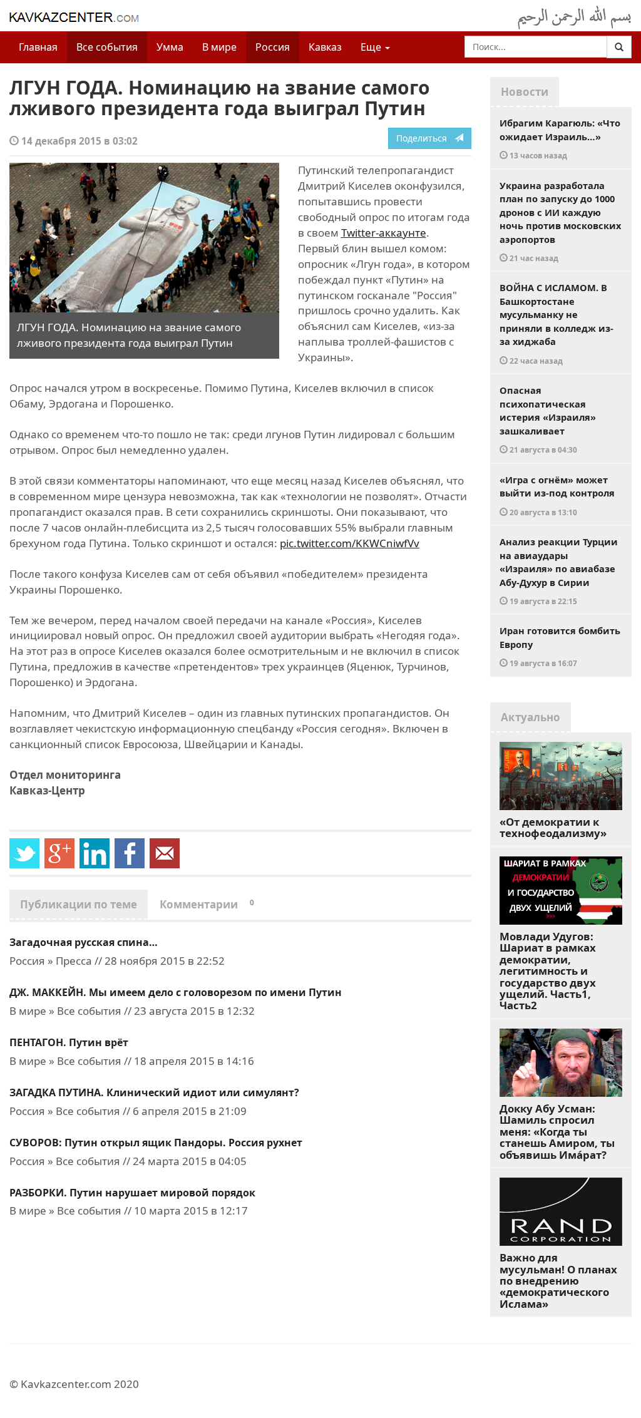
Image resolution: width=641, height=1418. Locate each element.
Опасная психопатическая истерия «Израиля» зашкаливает (548, 419)
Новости (524, 92)
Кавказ (325, 47)
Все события (107, 47)
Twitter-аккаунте (383, 232)
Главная (38, 47)
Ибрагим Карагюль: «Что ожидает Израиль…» (560, 138)
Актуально (530, 717)
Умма (169, 47)
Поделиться (425, 138)
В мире (219, 47)
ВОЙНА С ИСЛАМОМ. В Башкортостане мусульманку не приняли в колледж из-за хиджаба (556, 323)
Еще (372, 47)
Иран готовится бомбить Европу (560, 646)
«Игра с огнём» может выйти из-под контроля (557, 495)
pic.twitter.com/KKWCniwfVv (349, 543)
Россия (272, 47)
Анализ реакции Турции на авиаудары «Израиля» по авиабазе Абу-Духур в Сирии (559, 570)
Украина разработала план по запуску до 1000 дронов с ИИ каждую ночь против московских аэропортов (560, 221)
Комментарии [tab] (207, 904)
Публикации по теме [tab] (78, 904)
